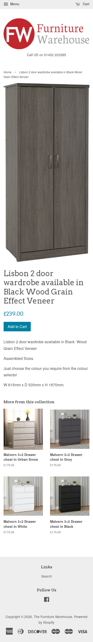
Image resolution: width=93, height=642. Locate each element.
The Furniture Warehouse (53, 616)
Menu (14, 3)
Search (46, 576)
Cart (85, 3)
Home (7, 72)
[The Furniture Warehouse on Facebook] (46, 600)
